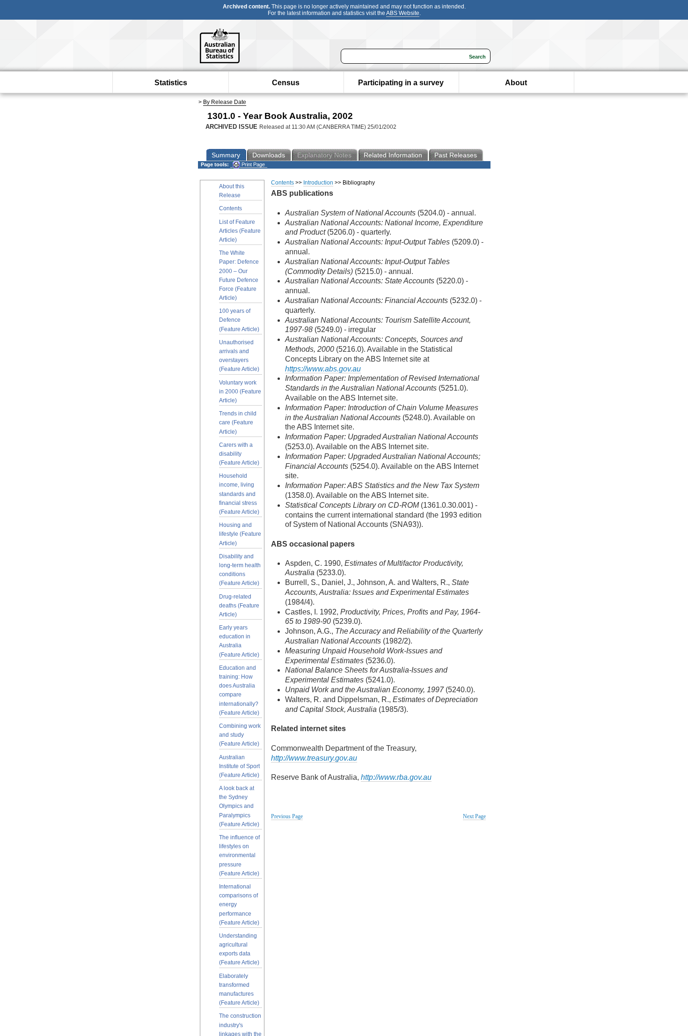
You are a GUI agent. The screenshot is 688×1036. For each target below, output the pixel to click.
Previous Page (287, 816)
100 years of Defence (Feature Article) (239, 320)
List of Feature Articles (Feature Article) (240, 231)
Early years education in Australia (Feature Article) (239, 641)
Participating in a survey (401, 83)
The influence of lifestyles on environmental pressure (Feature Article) (239, 855)
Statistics (170, 83)
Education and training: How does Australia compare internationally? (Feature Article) (239, 690)
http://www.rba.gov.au (396, 777)
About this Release (231, 191)
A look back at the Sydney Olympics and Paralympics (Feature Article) (239, 806)
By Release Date (224, 102)
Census (286, 83)
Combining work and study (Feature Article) (240, 735)
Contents (230, 208)
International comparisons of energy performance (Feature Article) (239, 904)
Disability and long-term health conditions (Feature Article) (240, 570)
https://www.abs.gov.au (323, 369)
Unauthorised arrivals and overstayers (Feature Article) (239, 356)
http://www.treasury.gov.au (314, 758)
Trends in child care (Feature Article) (237, 422)
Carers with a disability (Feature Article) (239, 454)
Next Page (474, 816)
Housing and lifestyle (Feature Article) (240, 534)
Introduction (318, 182)
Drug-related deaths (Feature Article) (239, 605)
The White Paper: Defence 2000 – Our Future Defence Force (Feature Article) (239, 275)
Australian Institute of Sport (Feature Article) (239, 766)
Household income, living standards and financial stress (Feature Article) (239, 494)
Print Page (252, 164)
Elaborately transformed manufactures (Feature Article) (239, 989)
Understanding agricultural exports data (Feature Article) (239, 949)
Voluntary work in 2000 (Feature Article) (240, 391)
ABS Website (402, 13)
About (516, 83)
